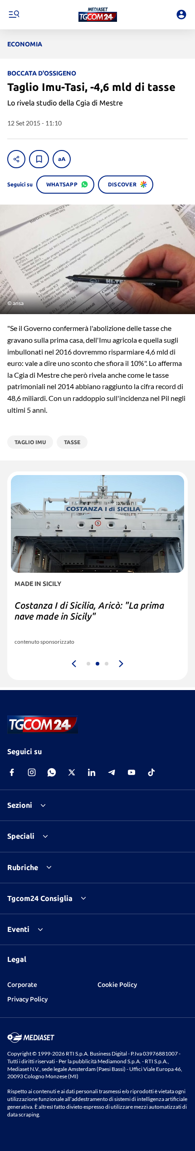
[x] (71, 772)
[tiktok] (151, 772)
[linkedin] (91, 772)
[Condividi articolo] (16, 159)
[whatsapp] (51, 772)
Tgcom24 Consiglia (40, 898)
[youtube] (131, 772)
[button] (97, 14)
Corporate (22, 984)
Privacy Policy (27, 999)
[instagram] (31, 772)
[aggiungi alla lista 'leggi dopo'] (39, 159)
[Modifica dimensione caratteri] (62, 159)
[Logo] (97, 14)
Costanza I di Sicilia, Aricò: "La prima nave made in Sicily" (89, 610)
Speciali (20, 836)
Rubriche (22, 867)
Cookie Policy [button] (117, 984)
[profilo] (181, 14)
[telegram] (111, 772)
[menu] (13, 14)
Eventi (18, 929)
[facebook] (11, 772)
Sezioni (19, 805)
